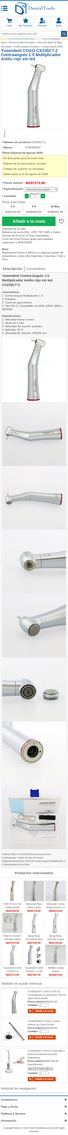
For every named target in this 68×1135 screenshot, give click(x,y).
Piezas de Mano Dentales (22, 42)
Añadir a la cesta (29, 221)
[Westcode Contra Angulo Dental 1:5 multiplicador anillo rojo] (55, 891)
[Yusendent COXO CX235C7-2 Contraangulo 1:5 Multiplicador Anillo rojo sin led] (34, 96)
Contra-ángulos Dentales (26, 46)
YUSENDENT (33, 147)
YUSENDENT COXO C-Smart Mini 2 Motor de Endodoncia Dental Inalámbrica (46, 1054)
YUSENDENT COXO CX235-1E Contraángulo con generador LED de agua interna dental (47, 995)
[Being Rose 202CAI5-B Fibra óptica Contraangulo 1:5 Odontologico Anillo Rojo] (34, 923)
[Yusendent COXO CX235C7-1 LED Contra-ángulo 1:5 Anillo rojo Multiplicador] (34, 955)
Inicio (3, 42)
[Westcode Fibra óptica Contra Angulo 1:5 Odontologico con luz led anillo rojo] (34, 891)
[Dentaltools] (34, 8)
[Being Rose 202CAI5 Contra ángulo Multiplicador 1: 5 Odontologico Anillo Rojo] (55, 923)
